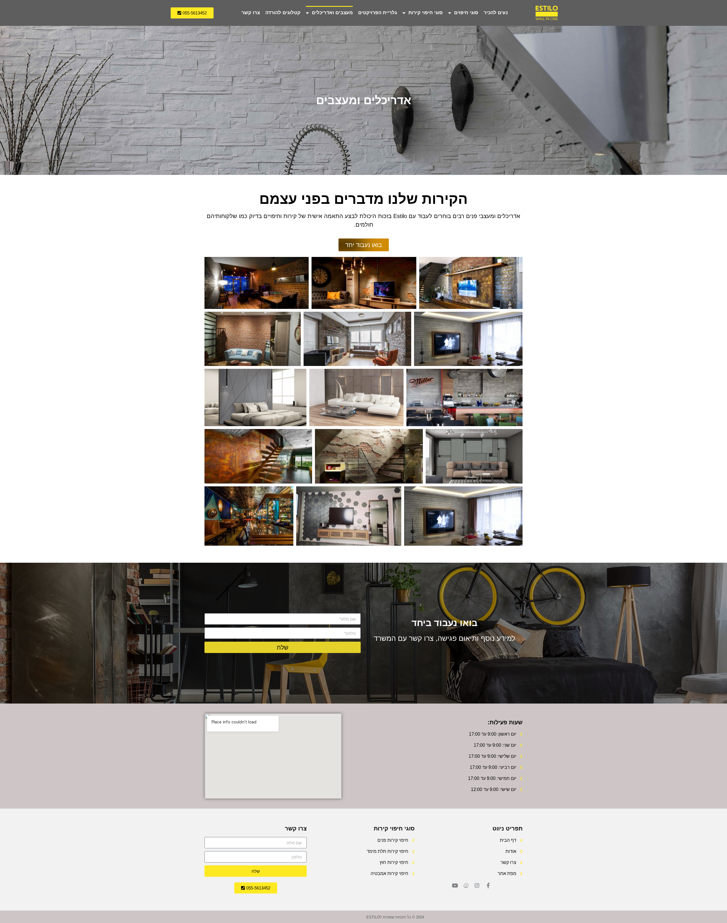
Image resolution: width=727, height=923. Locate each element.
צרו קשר (250, 12)
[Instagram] (477, 885)
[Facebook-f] (488, 885)
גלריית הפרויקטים (377, 12)
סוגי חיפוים (466, 12)
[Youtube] (454, 885)
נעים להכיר (496, 12)
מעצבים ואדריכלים (332, 12)
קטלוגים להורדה (282, 12)
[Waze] (466, 885)
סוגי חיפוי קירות (425, 12)
